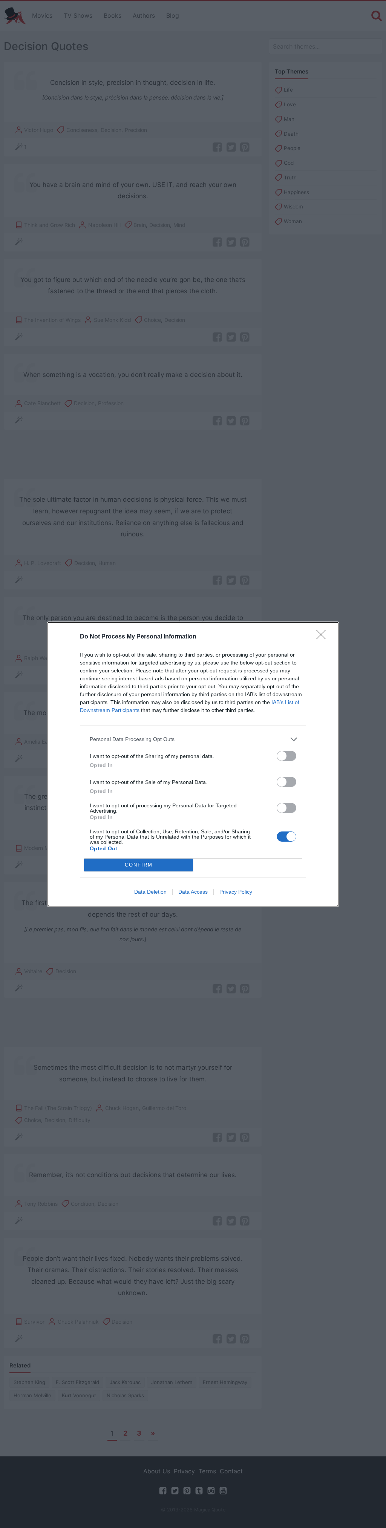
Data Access (193, 892)
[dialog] (193, 764)
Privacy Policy (235, 892)
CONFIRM (139, 865)
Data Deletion (150, 892)
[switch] (286, 756)
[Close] (323, 637)
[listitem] (193, 739)
